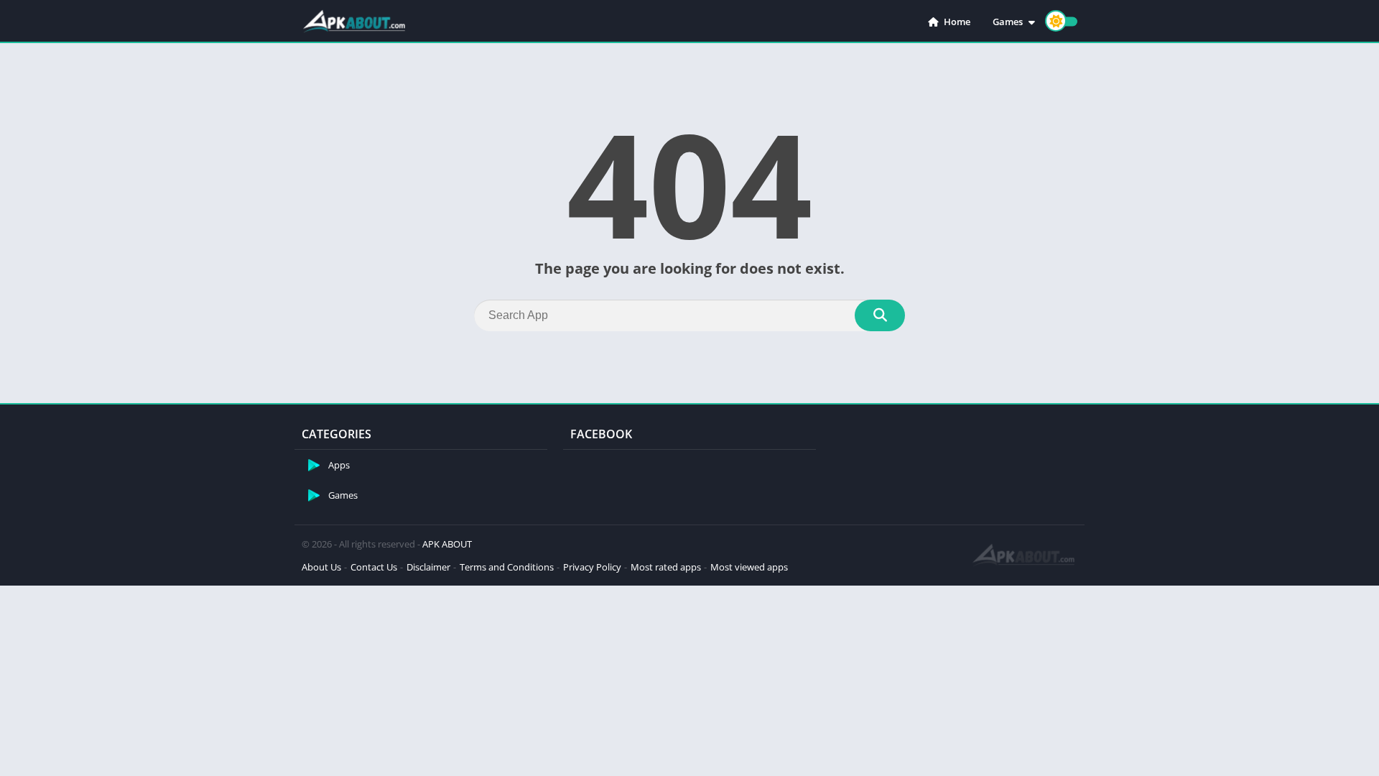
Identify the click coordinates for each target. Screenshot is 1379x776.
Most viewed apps (749, 566)
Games (1008, 21)
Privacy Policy (592, 566)
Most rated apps (666, 566)
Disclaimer (428, 566)
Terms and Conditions (507, 566)
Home (956, 21)
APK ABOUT (447, 543)
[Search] (880, 315)
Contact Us (373, 566)
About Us (321, 566)
